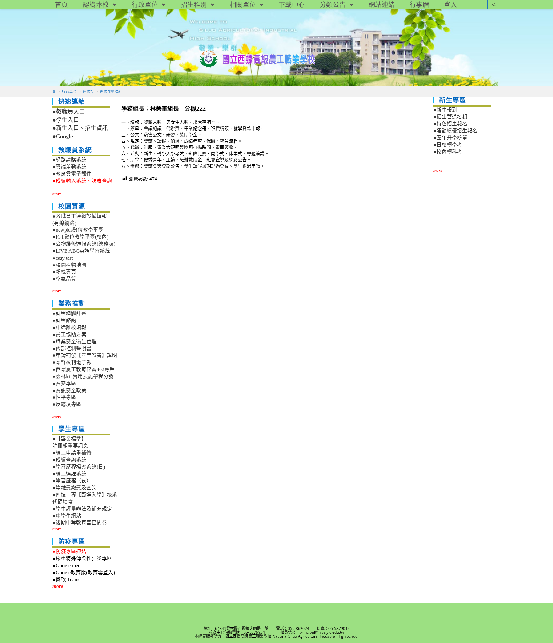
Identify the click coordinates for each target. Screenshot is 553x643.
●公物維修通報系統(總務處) (83, 244)
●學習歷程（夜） (72, 480)
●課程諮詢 (64, 320)
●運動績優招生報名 (455, 130)
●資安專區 (64, 383)
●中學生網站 (66, 516)
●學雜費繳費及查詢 (74, 487)
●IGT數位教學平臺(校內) (80, 237)
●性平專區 (64, 397)
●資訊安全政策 (69, 390)
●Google (62, 136)
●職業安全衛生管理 (74, 341)
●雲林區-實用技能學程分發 (83, 376)
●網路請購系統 (69, 160)
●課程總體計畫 (69, 313)
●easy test (62, 258)
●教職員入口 (68, 111)
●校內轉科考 (447, 152)
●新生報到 (445, 110)
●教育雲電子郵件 (72, 174)
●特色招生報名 (450, 123)
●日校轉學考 (447, 144)
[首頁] (54, 91)
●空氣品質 (64, 279)
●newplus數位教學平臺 (77, 230)
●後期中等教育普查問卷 (79, 522)
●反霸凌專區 (66, 404)
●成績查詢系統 (69, 460)
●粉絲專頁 (64, 271)
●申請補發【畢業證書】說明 (84, 355)
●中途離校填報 (69, 327)
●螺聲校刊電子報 (72, 362)
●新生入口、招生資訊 (80, 128)
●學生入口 (65, 120)
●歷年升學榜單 (450, 137)
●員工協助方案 (69, 334)
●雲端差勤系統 (69, 167)
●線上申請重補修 (72, 453)
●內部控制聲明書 (72, 348)
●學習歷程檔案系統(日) (78, 467)
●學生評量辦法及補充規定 (82, 509)
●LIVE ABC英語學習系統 (81, 251)
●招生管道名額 (450, 116)
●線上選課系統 (69, 474)
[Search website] (494, 5)
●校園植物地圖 (69, 265)
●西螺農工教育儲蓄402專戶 (83, 369)
